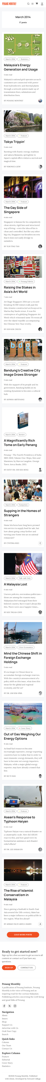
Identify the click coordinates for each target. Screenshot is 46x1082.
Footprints (23, 505)
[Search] (28, 3)
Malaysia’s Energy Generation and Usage (21, 67)
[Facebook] (4, 1006)
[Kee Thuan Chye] (40, 612)
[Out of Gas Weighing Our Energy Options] (23, 714)
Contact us (27, 968)
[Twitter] (9, 1006)
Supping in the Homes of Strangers (22, 513)
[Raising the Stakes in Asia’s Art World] (23, 267)
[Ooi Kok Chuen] (40, 329)
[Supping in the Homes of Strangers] (23, 490)
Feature (24, 136)
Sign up (9, 968)
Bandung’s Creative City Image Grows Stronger (22, 372)
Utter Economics (26, 647)
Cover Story (25, 728)
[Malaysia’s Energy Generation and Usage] (23, 44)
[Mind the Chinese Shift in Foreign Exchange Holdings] (23, 633)
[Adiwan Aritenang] (40, 399)
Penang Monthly (21, 1076)
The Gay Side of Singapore (15, 210)
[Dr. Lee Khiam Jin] (40, 849)
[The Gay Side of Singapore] (23, 187)
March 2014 (10, 59)
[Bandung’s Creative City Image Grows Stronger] (23, 350)
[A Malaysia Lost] (23, 564)
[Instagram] (15, 1006)
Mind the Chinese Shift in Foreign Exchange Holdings (23, 657)
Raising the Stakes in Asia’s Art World (20, 289)
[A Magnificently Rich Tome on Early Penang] (23, 420)
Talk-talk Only (25, 578)
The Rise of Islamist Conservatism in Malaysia (18, 894)
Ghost (11, 1079)
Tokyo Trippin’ (14, 142)
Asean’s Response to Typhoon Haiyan (19, 819)
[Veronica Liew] (40, 166)
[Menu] (32, 4)
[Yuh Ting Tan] (40, 246)
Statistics (24, 59)
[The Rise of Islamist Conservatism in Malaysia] (23, 870)
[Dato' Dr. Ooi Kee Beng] (40, 470)
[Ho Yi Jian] (40, 776)
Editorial (6, 1059)
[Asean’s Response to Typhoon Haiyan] (23, 796)
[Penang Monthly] (40, 101)
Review (22, 434)
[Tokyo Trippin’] (23, 121)
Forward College (34, 1079)
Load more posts (23, 935)
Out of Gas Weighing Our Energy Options (22, 736)
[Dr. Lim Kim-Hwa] (40, 693)
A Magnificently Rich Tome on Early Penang (20, 442)
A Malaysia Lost (15, 584)
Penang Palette (27, 281)
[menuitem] (23, 1015)
